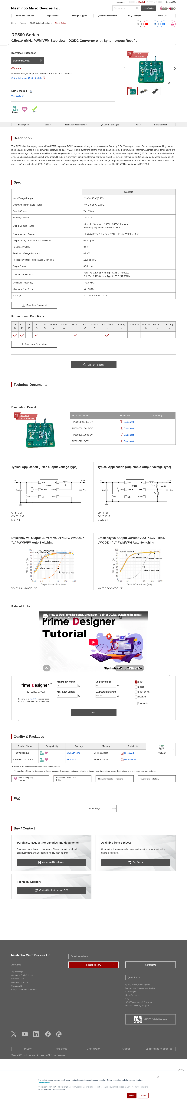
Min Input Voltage (66, 682)
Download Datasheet (36, 305)
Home (13, 23)
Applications (52, 16)
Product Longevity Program (137, 1006)
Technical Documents (75, 125)
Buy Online (138, 862)
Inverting (142, 697)
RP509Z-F (129, 753)
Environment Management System (140, 988)
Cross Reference (132, 995)
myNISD (33, 699)
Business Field (17, 979)
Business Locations (19, 982)
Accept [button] (131, 1095)
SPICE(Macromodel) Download (138, 1002)
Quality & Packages (110, 125)
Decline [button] (143, 1095)
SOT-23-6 (71, 759)
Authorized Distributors (53, 862)
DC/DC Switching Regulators (40, 23)
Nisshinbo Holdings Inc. (160, 1049)
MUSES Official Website (155, 1019)
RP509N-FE (130, 759)
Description (23, 125)
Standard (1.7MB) (21, 61)
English (142, 2)
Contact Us (171, 2)
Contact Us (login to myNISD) (53, 890)
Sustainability (17, 986)
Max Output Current (106, 692)
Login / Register (148, 8)
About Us (161, 16)
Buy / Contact (160, 125)
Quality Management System (137, 984)
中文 (151, 2)
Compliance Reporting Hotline (24, 989)
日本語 (132, 2)
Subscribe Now (93, 965)
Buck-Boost (143, 692)
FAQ (137, 125)
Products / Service (25, 16)
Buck (140, 682)
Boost (141, 687)
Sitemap (126, 1049)
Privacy (27, 1049)
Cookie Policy (43, 1082)
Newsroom (120, 2)
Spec (47, 125)
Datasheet (129, 422)
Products (23, 23)
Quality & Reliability (107, 16)
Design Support (79, 16)
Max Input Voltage (66, 692)
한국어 (159, 2)
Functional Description (36, 344)
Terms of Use (60, 1049)
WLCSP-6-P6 (73, 753)
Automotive (143, 703)
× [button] (157, 1076)
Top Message (17, 972)
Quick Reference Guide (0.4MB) (26, 78)
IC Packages (130, 991)
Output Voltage (103, 682)
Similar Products (96, 365)
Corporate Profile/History (22, 975)
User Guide (16, 96)
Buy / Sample (134, 16)
